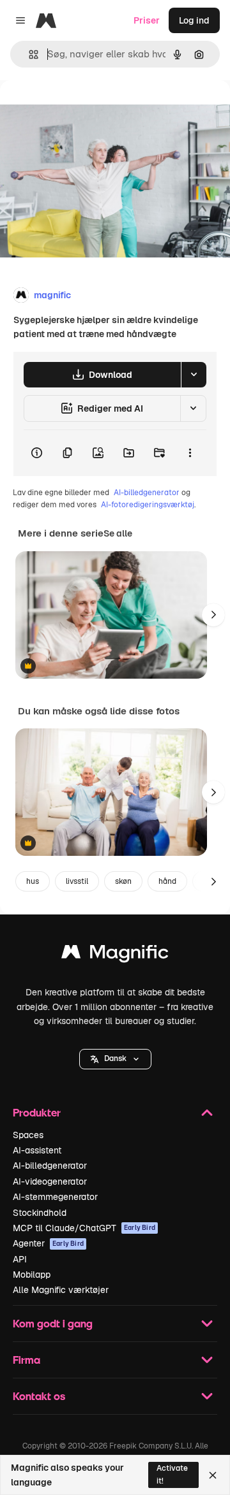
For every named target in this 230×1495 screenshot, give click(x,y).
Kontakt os (39, 1396)
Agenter (48, 1243)
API (20, 1259)
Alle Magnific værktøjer (61, 1290)
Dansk (115, 1058)
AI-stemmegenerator (55, 1196)
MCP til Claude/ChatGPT (84, 1228)
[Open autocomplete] (28, 54)
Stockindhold (39, 1212)
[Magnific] (115, 955)
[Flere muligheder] (190, 453)
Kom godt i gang (53, 1323)
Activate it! (172, 1474)
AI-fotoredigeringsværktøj (147, 505)
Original (82, 109)
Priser (147, 20)
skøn (123, 881)
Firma (26, 1359)
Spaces (28, 1135)
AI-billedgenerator (147, 492)
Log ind (194, 20)
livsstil (77, 881)
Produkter (37, 1112)
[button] (115, 1059)
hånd (167, 881)
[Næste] (213, 615)
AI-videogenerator (50, 1181)
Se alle (117, 533)
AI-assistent (37, 1150)
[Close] (212, 1475)
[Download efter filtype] (193, 374)
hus (32, 881)
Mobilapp (31, 1274)
